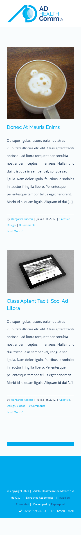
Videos (21, 406)
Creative (64, 219)
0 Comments (27, 225)
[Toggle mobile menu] (72, 7)
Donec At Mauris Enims (33, 127)
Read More (13, 231)
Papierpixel (58, 504)
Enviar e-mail (64, 511)
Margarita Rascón (22, 219)
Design (11, 225)
